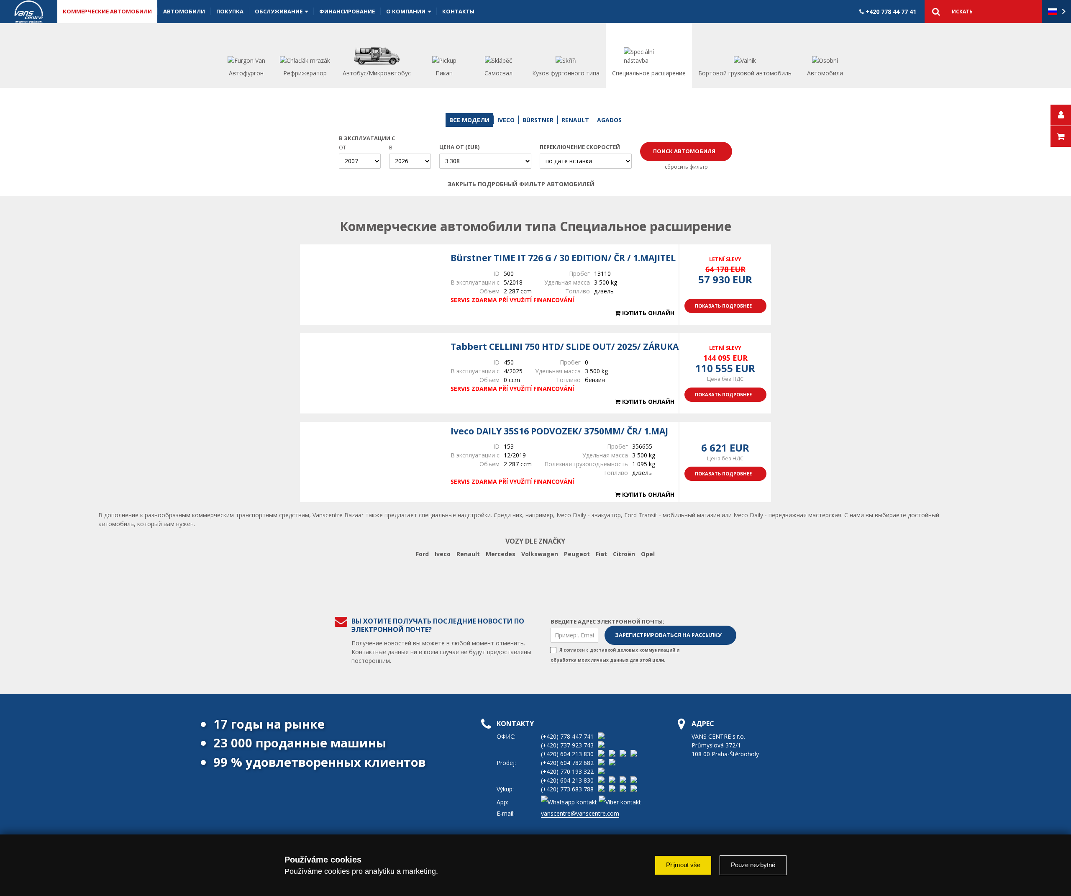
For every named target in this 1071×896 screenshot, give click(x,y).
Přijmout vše (683, 864)
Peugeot (577, 554)
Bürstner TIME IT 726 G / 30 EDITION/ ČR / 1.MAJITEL (563, 258)
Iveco (443, 554)
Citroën (624, 554)
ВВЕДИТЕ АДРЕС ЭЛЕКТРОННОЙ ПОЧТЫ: (607, 621)
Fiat (601, 554)
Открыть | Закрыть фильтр (613, 184)
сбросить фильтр (686, 166)
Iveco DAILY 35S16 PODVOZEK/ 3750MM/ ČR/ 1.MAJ (559, 431)
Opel (648, 554)
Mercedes (500, 554)
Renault (468, 554)
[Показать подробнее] (371, 284)
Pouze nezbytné (753, 864)
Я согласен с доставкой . (615, 655)
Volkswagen (539, 554)
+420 (890, 11)
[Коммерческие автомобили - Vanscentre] (29, 11)
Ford (422, 554)
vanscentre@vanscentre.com (580, 813)
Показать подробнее (723, 306)
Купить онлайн (647, 313)
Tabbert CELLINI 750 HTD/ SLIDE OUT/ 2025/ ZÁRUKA (565, 346)
